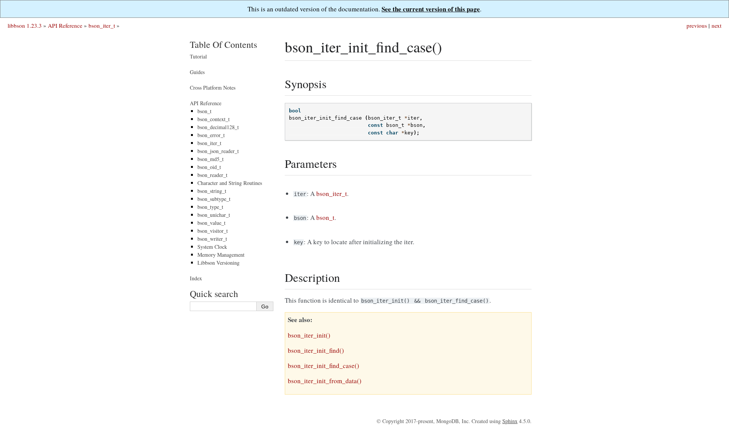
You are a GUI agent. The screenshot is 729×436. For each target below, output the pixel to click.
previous (696, 25)
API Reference (65, 25)
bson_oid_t (209, 167)
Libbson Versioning (218, 262)
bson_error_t (211, 135)
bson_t (204, 111)
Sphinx (510, 421)
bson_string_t (211, 190)
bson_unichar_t (213, 214)
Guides (197, 72)
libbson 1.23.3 (25, 25)
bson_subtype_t (213, 198)
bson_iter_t (101, 25)
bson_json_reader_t (218, 151)
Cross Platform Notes (212, 87)
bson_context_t (213, 119)
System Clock (212, 246)
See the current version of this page (431, 9)
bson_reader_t (212, 175)
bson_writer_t (212, 238)
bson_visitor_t (212, 230)
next (716, 25)
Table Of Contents (223, 44)
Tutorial (198, 56)
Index (196, 278)
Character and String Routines (229, 182)
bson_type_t (210, 206)
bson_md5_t (210, 159)
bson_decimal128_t (218, 127)
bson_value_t (211, 222)
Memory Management (221, 254)
